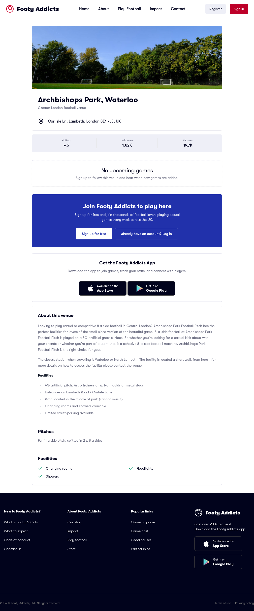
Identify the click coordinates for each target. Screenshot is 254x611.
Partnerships (140, 549)
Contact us (12, 549)
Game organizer (143, 522)
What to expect (16, 531)
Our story (74, 522)
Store (71, 549)
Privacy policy (244, 603)
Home (84, 9)
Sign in (239, 9)
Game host (139, 531)
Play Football (129, 9)
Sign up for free (94, 234)
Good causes (141, 540)
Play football (77, 540)
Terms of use (223, 603)
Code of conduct (17, 540)
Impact (156, 9)
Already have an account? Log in (146, 234)
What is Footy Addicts (21, 522)
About (103, 9)
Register (215, 9)
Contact (178, 9)
